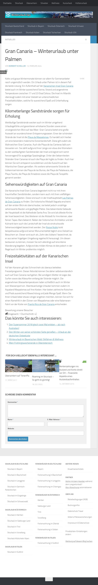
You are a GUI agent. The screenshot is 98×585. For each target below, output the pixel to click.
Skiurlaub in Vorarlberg (16, 532)
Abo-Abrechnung (72, 487)
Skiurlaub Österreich (56, 26)
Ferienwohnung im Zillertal (48, 524)
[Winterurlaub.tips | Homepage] (49, 14)
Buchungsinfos (74, 505)
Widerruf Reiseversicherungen (80, 517)
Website (11, 428)
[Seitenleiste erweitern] (93, 39)
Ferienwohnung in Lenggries (49, 481)
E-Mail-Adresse (54, 419)
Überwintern (31, 3)
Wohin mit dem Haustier (75, 481)
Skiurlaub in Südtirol (15, 552)
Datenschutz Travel (75, 511)
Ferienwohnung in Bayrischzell (50, 475)
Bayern (40, 469)
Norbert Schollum (17, 66)
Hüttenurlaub (81, 3)
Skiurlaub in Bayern (36, 26)
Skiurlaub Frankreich (13, 32)
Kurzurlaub (67, 3)
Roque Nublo (52, 227)
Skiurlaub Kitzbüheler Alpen (18, 538)
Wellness (55, 3)
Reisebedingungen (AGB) (78, 499)
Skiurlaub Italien (32, 32)
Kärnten (41, 500)
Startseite (7, 3)
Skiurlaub (19, 3)
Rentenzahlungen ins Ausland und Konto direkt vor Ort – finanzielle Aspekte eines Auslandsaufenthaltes (70, 373)
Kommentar (13, 402)
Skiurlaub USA (70, 32)
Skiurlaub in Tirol (13, 527)
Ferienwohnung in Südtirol (48, 543)
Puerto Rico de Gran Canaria (41, 304)
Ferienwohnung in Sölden (48, 529)
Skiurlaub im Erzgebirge (16, 495)
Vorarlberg (42, 518)
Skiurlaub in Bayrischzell (16, 475)
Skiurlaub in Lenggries (16, 481)
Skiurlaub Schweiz (76, 26)
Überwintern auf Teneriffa (17, 375)
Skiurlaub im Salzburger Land (18, 521)
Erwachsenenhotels (75, 469)
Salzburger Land (44, 506)
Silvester (44, 3)
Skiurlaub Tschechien (52, 32)
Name (10, 419)
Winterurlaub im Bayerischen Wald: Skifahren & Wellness (36, 339)
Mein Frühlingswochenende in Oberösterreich (30, 343)
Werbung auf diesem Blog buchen (78, 541)
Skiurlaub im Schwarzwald (17, 501)
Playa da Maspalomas (38, 137)
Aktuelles (10, 39)
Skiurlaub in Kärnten (15, 515)
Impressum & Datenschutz (78, 523)
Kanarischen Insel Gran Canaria (58, 86)
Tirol (39, 512)
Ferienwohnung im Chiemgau (49, 487)
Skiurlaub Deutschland (14, 26)
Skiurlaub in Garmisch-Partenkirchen (15, 488)
